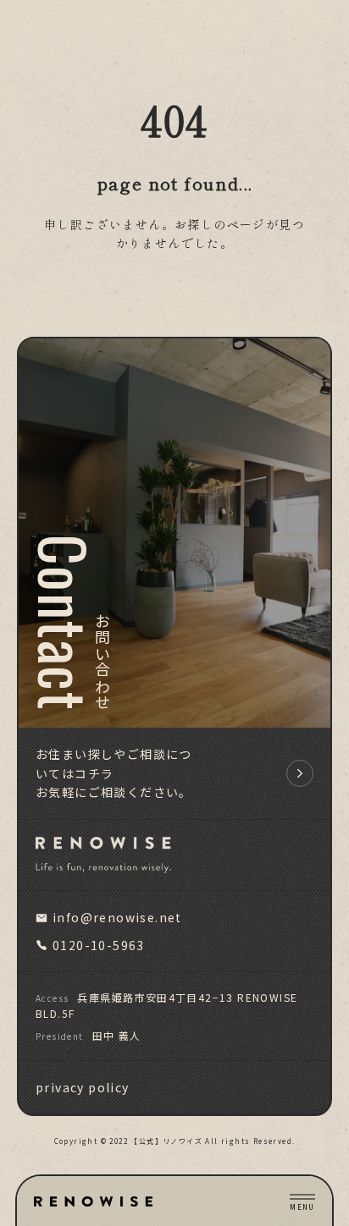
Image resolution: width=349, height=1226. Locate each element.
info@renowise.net (117, 917)
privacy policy (83, 1087)
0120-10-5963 (99, 945)
